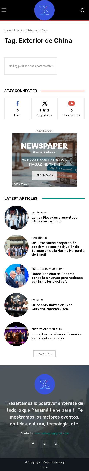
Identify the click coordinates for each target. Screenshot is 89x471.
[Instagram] (44, 444)
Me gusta (17, 101)
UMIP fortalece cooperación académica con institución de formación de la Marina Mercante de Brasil (58, 248)
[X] (56, 444)
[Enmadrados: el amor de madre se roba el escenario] (16, 334)
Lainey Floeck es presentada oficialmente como (55, 219)
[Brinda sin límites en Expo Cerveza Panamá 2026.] (16, 305)
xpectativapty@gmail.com (51, 433)
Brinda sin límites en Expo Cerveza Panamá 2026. (52, 307)
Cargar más (43, 353)
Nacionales (39, 238)
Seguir (44, 101)
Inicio (7, 30)
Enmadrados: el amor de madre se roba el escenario (57, 336)
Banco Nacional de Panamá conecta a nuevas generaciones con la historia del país (57, 278)
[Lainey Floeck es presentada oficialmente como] (16, 218)
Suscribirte (72, 101)
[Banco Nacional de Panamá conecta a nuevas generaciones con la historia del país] (16, 276)
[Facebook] (33, 444)
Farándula (39, 213)
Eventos (37, 300)
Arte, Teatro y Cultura (47, 269)
